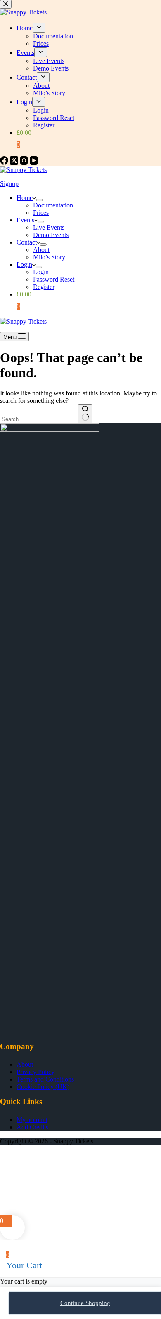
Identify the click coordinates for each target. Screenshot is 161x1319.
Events (25, 219)
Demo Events (51, 234)
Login (24, 264)
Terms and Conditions (45, 1079)
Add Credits (32, 1127)
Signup (9, 183)
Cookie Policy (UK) (43, 1086)
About (41, 249)
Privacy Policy (35, 1071)
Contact (27, 242)
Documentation (53, 205)
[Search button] (85, 413)
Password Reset (53, 279)
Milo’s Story (49, 257)
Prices (41, 212)
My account (32, 1119)
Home (25, 197)
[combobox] (38, 419)
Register (43, 286)
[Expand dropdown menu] (39, 200)
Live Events (48, 227)
